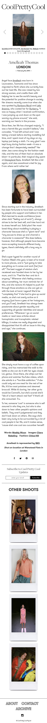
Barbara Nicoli (24, 105)
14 (39, 53)
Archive (23, 708)
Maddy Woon (19, 432)
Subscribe (35, 477)
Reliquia (36, 49)
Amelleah (17, 80)
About (12, 703)
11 (31, 53)
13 (36, 53)
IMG (37, 443)
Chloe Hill (34, 435)
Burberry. (34, 108)
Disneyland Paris (12, 160)
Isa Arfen (5, 49)
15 (42, 53)
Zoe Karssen (25, 49)
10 (29, 53)
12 (34, 53)
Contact (29, 703)
